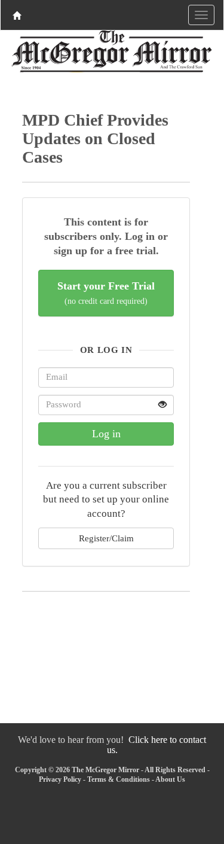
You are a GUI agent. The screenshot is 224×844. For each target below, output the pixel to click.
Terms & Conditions (118, 779)
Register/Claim (106, 538)
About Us (170, 779)
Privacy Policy (60, 779)
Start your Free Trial (106, 293)
